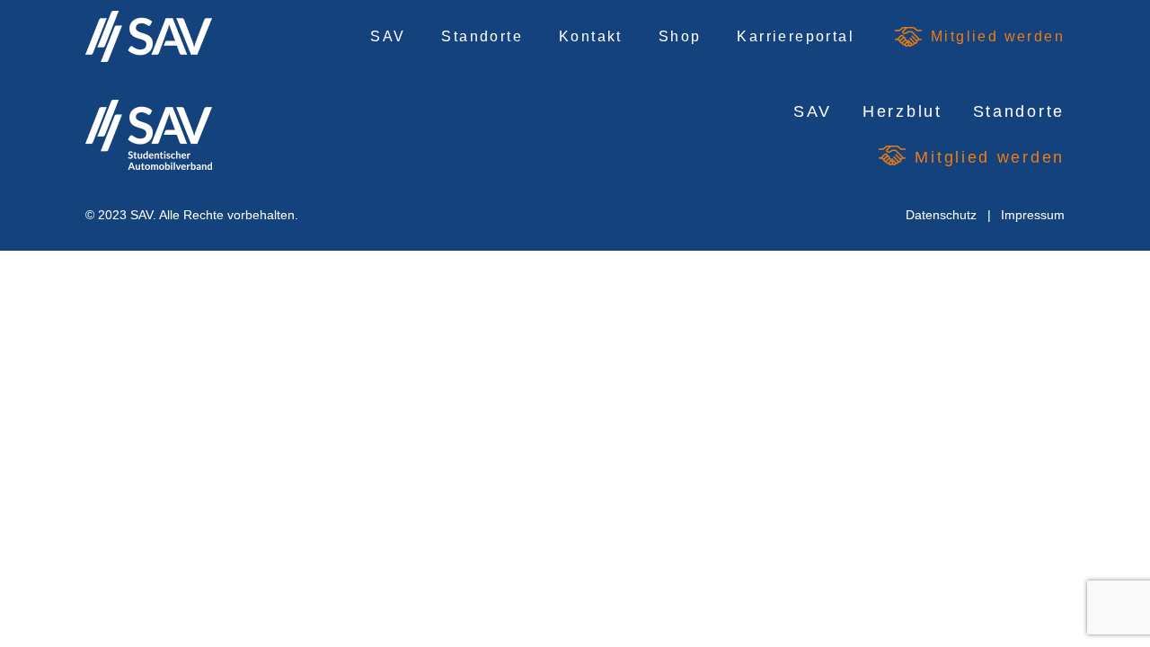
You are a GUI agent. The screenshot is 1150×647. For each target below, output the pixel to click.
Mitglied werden (998, 36)
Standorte (482, 36)
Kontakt (591, 36)
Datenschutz (941, 215)
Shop (680, 36)
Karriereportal (795, 36)
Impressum (1033, 215)
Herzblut (902, 111)
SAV (387, 36)
